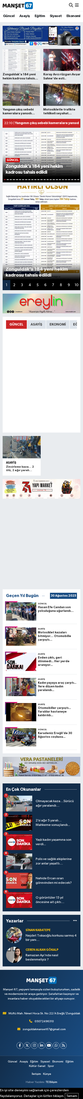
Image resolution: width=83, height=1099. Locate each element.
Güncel (9, 16)
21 (66, 179)
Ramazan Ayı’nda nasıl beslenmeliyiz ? (42, 957)
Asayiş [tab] (36, 324)
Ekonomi (73, 16)
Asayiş (24, 16)
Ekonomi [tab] (58, 324)
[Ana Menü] (77, 5)
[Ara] (71, 5)
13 (41, 179)
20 (63, 179)
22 (69, 179)
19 (60, 179)
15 (48, 179)
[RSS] (63, 1045)
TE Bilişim (51, 1082)
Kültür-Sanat (37, 1066)
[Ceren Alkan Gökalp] (14, 954)
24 (75, 179)
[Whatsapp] (56, 1045)
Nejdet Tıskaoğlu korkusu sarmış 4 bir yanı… (51, 938)
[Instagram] (34, 1045)
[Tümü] (75, 921)
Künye (47, 1073)
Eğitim (40, 16)
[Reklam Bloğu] (42, 35)
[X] (27, 1045)
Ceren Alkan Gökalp (42, 949)
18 (57, 179)
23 (72, 179)
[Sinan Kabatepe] (14, 935)
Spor (51, 1066)
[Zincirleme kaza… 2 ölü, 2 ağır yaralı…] (22, 447)
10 (32, 179)
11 (35, 179)
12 (38, 179)
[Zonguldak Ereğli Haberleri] (18, 5)
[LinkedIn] (41, 1045)
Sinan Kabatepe (38, 930)
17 (54, 179)
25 (78, 179)
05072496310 (44, 1021)
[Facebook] (20, 1045)
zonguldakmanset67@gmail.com (44, 1029)
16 (51, 179)
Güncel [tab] (16, 324)
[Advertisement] (41, 544)
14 (45, 179)
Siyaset (56, 16)
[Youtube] (49, 1045)
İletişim (36, 1073)
